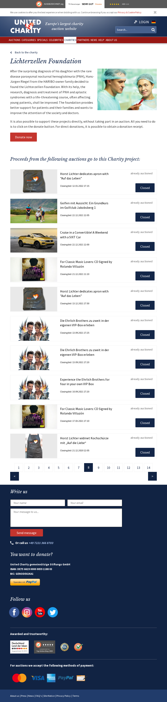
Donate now (23, 137)
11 (118, 468)
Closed (145, 188)
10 (108, 468)
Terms (76, 695)
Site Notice (49, 695)
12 (128, 468)
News (31, 695)
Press (23, 695)
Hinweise (98, 4)
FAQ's (39, 695)
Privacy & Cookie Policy (129, 12)
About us (14, 695)
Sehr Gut (87, 4)
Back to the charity (26, 52)
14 (148, 468)
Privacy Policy (63, 695)
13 (138, 468)
